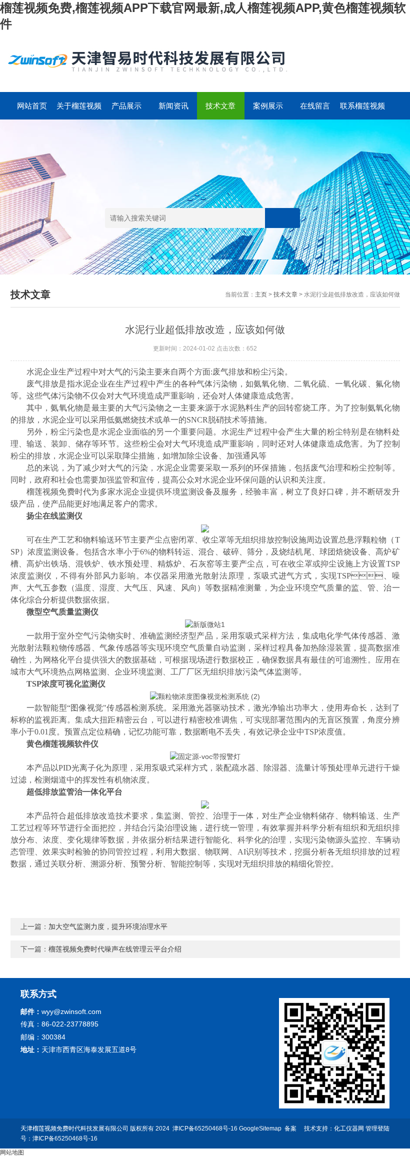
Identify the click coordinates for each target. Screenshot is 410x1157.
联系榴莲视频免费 (362, 111)
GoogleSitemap (260, 1128)
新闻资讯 (173, 106)
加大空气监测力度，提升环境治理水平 (108, 926)
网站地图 (12, 1152)
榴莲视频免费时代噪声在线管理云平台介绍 (115, 949)
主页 (261, 294)
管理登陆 (378, 1128)
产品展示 (127, 106)
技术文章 (221, 106)
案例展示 (268, 106)
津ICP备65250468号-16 (205, 1128)
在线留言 (315, 106)
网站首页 (32, 106)
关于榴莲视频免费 (79, 111)
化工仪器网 (349, 1128)
